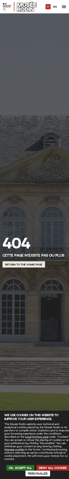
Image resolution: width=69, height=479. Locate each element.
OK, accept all (20, 468)
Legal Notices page (37, 437)
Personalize (38, 473)
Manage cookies (14, 449)
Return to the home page (23, 264)
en (55, 7)
